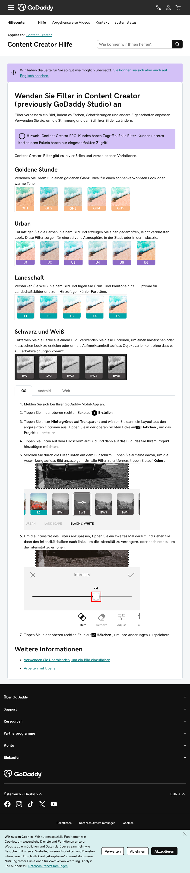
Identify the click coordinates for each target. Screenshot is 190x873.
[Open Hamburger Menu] (9, 7)
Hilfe (42, 22)
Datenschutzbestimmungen (97, 822)
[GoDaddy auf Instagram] (19, 806)
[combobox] (135, 44)
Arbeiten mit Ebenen (40, 668)
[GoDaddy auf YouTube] (53, 806)
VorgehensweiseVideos (70, 22)
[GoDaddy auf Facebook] (7, 806)
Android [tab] (44, 390)
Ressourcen (13, 721)
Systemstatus (125, 22)
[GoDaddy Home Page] (23, 774)
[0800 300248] (158, 7)
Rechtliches (64, 822)
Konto (9, 745)
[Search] (177, 44)
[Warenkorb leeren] (178, 7)
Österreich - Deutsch (21, 794)
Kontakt (102, 22)
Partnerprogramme (19, 733)
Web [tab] (66, 390)
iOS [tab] (23, 390)
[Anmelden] (168, 7)
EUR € (175, 794)
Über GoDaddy (16, 697)
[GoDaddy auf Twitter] (42, 806)
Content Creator (39, 35)
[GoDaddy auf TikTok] (30, 806)
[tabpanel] (95, 519)
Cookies (128, 822)
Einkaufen (12, 757)
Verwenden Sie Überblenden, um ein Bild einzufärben (67, 660)
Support (10, 709)
